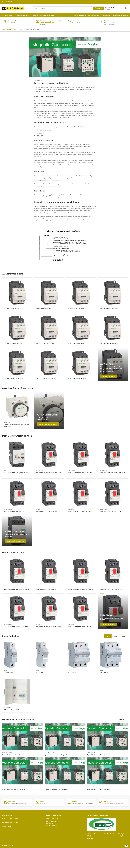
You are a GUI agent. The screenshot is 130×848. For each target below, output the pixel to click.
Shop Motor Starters (109, 624)
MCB (107, 636)
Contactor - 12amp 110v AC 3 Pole (108, 343)
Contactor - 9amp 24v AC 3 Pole (12, 308)
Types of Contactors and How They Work (13, 755)
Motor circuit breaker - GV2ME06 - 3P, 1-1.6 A (80, 472)
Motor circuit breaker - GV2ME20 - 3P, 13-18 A (80, 511)
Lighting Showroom (23, 15)
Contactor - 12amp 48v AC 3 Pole (77, 343)
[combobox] (68, 8)
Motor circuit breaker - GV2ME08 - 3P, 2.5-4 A (16, 511)
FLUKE (123, 636)
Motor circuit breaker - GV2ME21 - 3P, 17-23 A (111, 511)
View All (121, 719)
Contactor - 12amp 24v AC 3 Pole (45, 343)
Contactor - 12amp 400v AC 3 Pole (45, 378)
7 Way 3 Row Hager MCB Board (12, 710)
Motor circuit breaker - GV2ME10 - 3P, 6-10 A (48, 511)
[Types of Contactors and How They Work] (22, 736)
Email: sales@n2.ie (93, 15)
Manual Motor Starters (14, 531)
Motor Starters (106, 615)
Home (3, 29)
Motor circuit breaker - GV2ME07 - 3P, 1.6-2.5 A (112, 472)
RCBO (115, 636)
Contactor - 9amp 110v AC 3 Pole (77, 308)
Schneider (7, 422)
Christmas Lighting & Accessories (43, 15)
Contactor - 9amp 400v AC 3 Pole (13, 343)
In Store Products (7, 15)
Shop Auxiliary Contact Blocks (48, 424)
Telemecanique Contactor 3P (44, 308)
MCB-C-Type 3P (103, 672)
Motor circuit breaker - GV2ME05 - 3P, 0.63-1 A (48, 472)
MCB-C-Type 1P (40, 672)
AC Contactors (106, 364)
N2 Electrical (39, 470)
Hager (5, 670)
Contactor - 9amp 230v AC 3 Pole (108, 308)
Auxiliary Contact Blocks (47, 415)
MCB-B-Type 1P (8, 672)
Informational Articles (120, 15)
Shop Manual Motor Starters (15, 541)
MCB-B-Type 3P (72, 672)
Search (99, 8)
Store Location (106, 15)
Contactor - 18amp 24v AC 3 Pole (77, 378)
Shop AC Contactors (109, 376)
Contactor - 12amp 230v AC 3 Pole (13, 378)
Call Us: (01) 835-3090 (80, 15)
